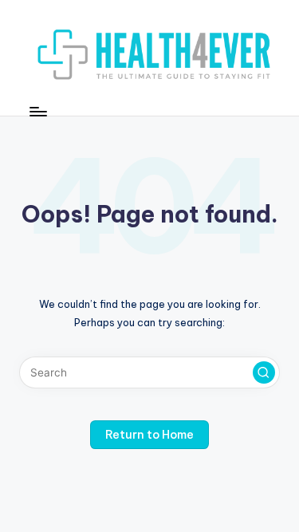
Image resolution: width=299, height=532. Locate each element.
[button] (264, 372)
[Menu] (37, 111)
